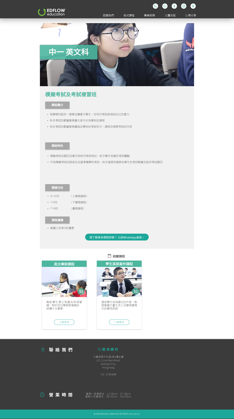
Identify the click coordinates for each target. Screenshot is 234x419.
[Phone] (155, 6)
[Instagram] (183, 6)
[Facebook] (174, 6)
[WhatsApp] (165, 6)
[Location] (193, 6)
